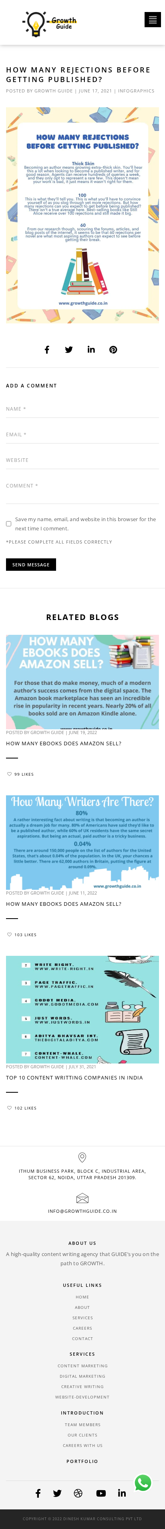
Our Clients (82, 1435)
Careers (82, 1328)
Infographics (136, 91)
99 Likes (24, 774)
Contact (82, 1338)
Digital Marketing (82, 1376)
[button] (153, 19)
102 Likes (25, 1108)
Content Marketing (83, 1365)
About (82, 1307)
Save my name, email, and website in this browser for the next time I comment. (85, 524)
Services (82, 1317)
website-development (82, 1397)
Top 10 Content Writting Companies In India (74, 1077)
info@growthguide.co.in (82, 1211)
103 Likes (25, 934)
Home (82, 1297)
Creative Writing (82, 1386)
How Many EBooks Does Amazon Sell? (64, 743)
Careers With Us (83, 1445)
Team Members (83, 1424)
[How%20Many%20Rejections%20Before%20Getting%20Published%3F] (47, 349)
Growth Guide (53, 91)
